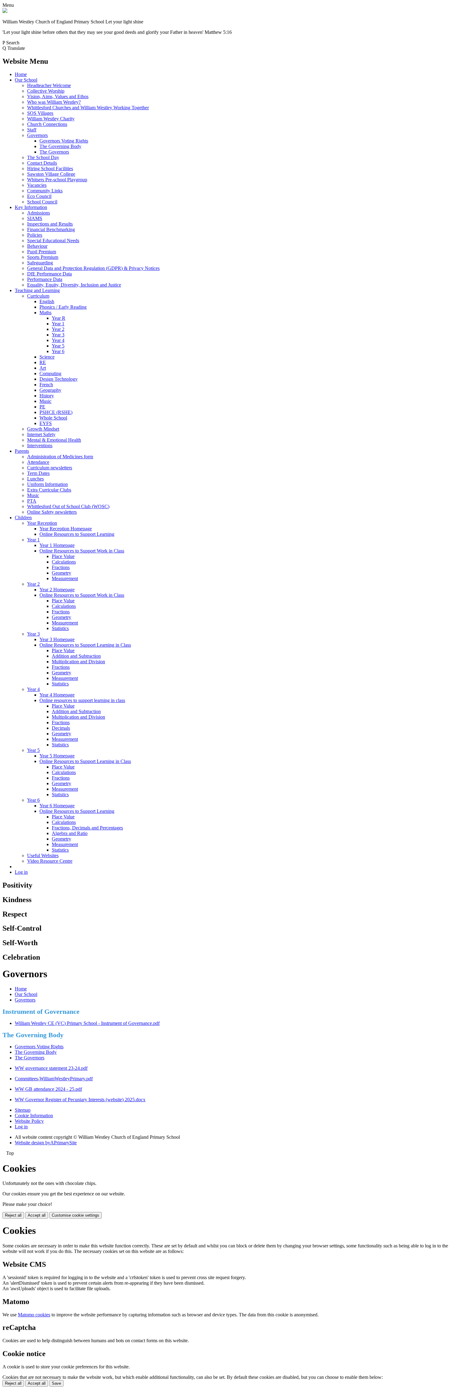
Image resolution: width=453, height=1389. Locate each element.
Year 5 (58, 345)
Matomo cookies (34, 1314)
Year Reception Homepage (65, 528)
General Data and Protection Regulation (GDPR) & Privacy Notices (93, 268)
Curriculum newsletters (49, 467)
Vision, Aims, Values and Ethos (57, 96)
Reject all (13, 1215)
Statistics (60, 628)
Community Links (45, 190)
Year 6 (58, 351)
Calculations (64, 561)
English (46, 301)
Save (56, 1383)
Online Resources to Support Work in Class (81, 550)
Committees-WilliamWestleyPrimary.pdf (54, 1078)
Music (45, 401)
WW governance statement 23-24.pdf (51, 1068)
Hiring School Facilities (50, 168)
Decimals (61, 728)
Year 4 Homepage (57, 694)
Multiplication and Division (78, 661)
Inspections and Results (50, 224)
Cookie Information (34, 1115)
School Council (42, 201)
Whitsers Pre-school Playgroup (57, 179)
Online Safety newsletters (52, 512)
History (46, 395)
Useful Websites (43, 855)
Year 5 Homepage (57, 755)
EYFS (45, 423)
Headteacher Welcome (49, 85)
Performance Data (44, 279)
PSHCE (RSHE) (55, 412)
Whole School (53, 417)
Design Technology (58, 379)
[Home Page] (4, 11)
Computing (50, 373)
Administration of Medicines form (60, 456)
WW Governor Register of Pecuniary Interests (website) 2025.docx (80, 1099)
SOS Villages (40, 113)
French (46, 384)
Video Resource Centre (49, 861)
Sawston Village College (51, 174)
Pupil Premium (41, 251)
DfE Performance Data (49, 273)
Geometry (61, 573)
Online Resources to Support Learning (76, 534)
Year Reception (42, 523)
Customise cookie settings (75, 1215)
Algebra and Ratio (70, 833)
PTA (31, 501)
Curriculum (38, 296)
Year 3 (58, 334)
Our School (26, 79)
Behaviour (37, 246)
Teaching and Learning (37, 290)
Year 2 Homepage (57, 589)
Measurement (65, 578)
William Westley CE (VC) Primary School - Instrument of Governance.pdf (87, 1023)
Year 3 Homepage (57, 639)
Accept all (37, 1215)
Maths (45, 312)
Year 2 (58, 329)
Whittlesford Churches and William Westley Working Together (88, 107)
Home (21, 74)
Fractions (61, 567)
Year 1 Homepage (57, 545)
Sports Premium (42, 257)
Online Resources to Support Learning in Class (85, 645)
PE (42, 406)
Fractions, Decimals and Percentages (87, 827)
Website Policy (29, 1121)
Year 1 (58, 323)
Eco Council (39, 196)
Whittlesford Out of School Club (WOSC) (68, 506)
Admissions (38, 212)
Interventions (39, 445)
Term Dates (38, 473)
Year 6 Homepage (57, 805)
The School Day (43, 157)
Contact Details (42, 163)
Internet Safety (41, 434)
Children (23, 517)
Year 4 (58, 340)
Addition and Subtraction (76, 656)
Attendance (38, 462)
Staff (31, 129)
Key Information (31, 207)
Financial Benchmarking (51, 229)
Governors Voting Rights (63, 140)
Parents (22, 451)
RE (42, 362)
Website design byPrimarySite (46, 1142)
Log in (21, 872)
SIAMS (34, 218)
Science (47, 356)
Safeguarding (40, 262)
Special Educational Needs (53, 240)
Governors (37, 135)
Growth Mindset (43, 429)
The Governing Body (60, 146)
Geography (50, 390)
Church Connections (47, 124)
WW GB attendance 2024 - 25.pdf (48, 1089)
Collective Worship (45, 91)
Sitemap (23, 1110)
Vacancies (37, 185)
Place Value (63, 556)
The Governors (54, 152)
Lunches (35, 478)
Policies (34, 235)
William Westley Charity (51, 118)
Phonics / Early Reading (63, 307)
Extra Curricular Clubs (49, 489)
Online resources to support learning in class (82, 700)
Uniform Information (47, 484)
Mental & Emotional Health (54, 440)
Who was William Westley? (54, 102)
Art (42, 368)
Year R (58, 318)
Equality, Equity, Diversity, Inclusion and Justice (74, 284)
